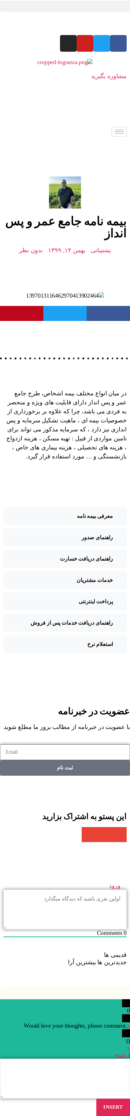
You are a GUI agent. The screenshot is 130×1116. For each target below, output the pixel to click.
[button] (65, 6)
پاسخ (121, 1055)
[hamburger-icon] (119, 131)
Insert (113, 1107)
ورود (115, 885)
